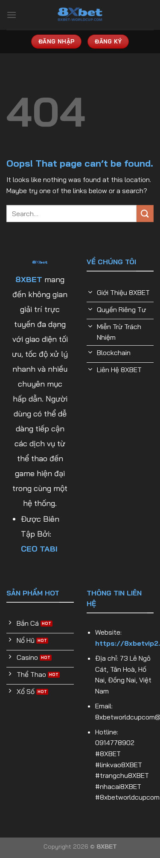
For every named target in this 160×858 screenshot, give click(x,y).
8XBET (28, 279)
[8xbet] (80, 15)
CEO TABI (39, 549)
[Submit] (145, 213)
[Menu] (11, 14)
